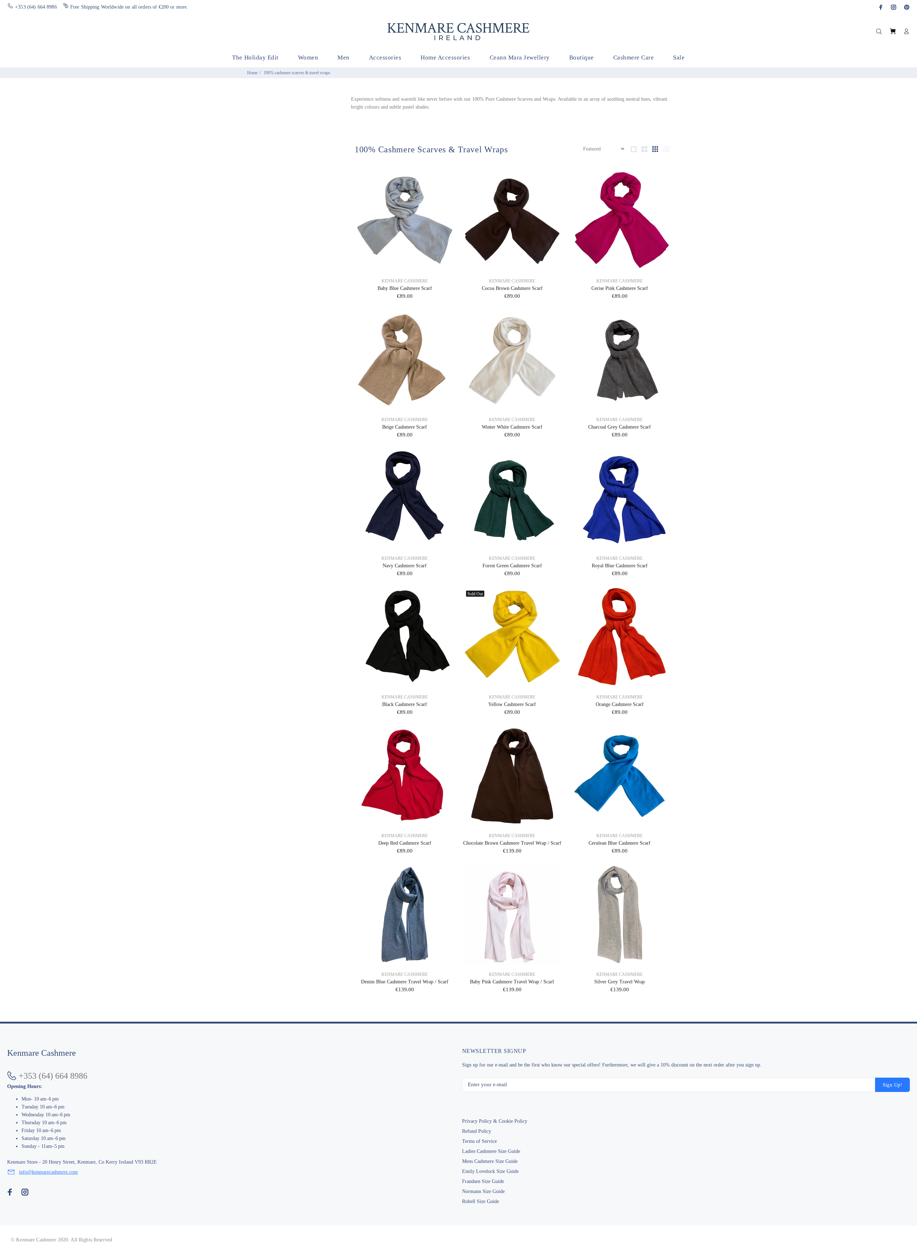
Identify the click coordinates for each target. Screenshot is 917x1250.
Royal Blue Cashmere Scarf (620, 565)
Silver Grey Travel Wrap (619, 981)
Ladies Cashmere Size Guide (491, 1151)
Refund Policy (476, 1131)
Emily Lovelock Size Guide (490, 1171)
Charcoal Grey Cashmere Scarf (619, 427)
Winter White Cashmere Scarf (512, 427)
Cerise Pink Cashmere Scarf (619, 288)
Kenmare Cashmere (404, 280)
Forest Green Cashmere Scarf (512, 565)
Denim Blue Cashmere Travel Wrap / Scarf (404, 981)
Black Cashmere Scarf (404, 704)
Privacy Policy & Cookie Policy (494, 1121)
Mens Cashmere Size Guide (490, 1161)
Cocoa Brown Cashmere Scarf (512, 288)
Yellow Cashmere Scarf (512, 704)
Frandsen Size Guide (483, 1181)
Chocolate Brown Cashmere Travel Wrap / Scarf (512, 843)
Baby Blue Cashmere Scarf (405, 288)
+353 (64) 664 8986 (36, 7)
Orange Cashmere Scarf (620, 704)
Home (252, 72)
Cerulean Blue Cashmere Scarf (619, 843)
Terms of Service (479, 1141)
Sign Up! (892, 1085)
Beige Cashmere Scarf (404, 427)
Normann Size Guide (483, 1191)
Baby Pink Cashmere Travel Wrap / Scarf (512, 981)
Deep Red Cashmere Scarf (404, 843)
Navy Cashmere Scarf (405, 565)
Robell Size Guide (480, 1201)
